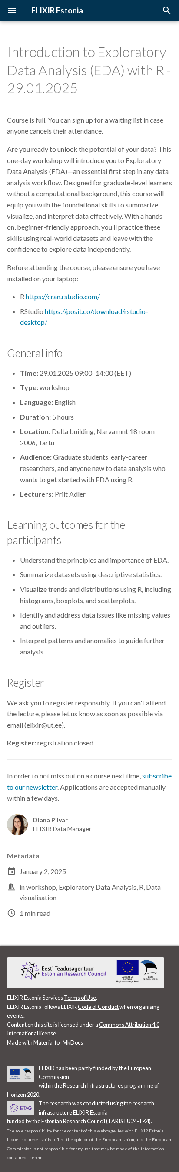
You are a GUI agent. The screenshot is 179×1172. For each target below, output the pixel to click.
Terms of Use (80, 997)
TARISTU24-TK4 (128, 1121)
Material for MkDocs (58, 1042)
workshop (41, 887)
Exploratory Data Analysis (97, 887)
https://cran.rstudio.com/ (63, 296)
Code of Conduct (98, 1006)
